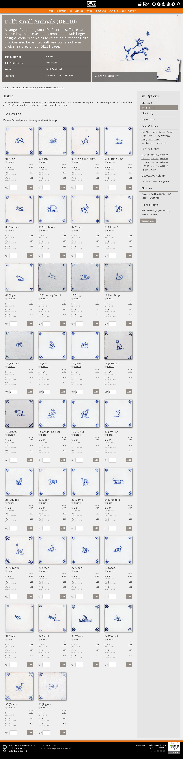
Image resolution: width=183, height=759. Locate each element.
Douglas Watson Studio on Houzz (154, 4)
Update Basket (147, 221)
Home (50, 10)
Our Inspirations (117, 10)
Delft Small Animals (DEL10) (23, 87)
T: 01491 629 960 (48, 745)
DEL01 (45, 46)
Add (30, 187)
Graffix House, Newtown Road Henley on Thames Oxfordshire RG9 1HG (22, 748)
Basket (140, 4)
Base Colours (149, 126)
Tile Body (147, 113)
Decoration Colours (153, 175)
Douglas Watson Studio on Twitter (173, 4)
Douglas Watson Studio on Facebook (158, 4)
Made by (157, 751)
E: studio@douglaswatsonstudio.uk (56, 748)
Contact (132, 10)
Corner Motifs (150, 149)
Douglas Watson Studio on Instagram (168, 4)
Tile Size (146, 102)
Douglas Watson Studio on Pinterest (163, 4)
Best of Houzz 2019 (174, 748)
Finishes (146, 188)
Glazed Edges (149, 205)
